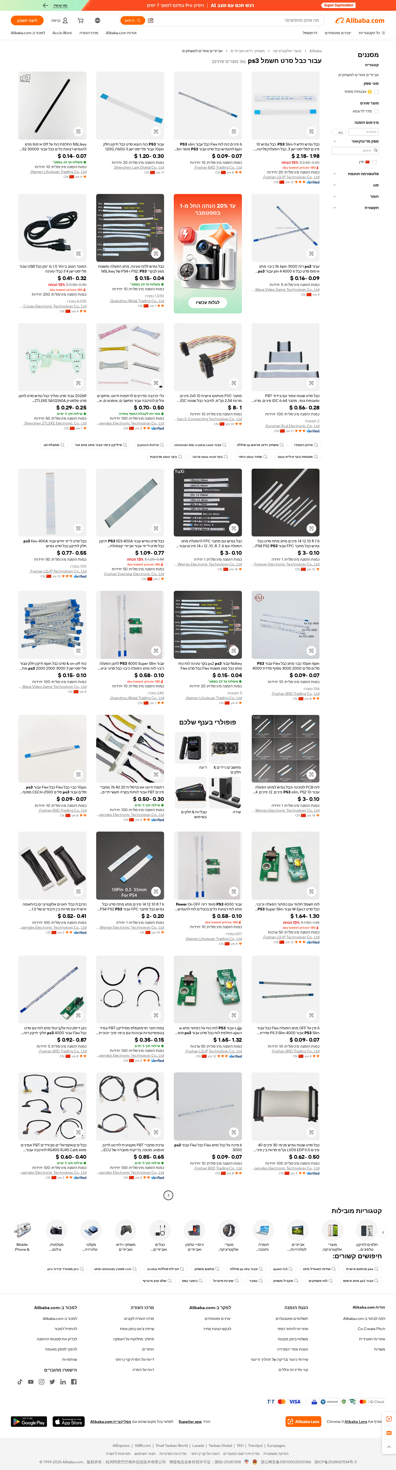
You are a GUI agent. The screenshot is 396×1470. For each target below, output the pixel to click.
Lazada (198, 1445)
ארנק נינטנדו (303, 445)
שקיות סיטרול (223, 1281)
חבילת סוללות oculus (163, 1269)
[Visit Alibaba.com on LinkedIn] (63, 1382)
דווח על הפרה (143, 1369)
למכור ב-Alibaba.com (60, 1318)
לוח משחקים (318, 1281)
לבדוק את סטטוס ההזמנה (57, 1339)
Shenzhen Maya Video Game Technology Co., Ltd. (286, 289)
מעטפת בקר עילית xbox (295, 457)
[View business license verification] (246, 1462)
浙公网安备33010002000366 (286, 1462)
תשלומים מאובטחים (292, 1318)
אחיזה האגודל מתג (317, 1269)
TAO (240, 1445)
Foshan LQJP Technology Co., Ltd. (291, 177)
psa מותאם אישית (359, 1269)
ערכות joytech (148, 445)
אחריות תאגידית (372, 1339)
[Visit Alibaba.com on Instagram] (41, 1382)
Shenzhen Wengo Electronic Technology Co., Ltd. (208, 564)
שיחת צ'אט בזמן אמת (137, 1329)
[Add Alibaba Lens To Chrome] (303, 1421)
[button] (150, 20)
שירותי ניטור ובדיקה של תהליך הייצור (279, 1359)
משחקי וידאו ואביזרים (248, 51)
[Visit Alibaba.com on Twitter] (52, 1382)
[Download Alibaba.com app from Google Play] (29, 1421)
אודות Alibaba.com (369, 1307)
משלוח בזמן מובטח (293, 1339)
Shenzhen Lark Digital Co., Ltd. (139, 167)
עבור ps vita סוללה (244, 1269)
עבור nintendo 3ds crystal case (197, 445)
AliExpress (121, 1445)
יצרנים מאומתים (218, 1318)
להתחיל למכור (65, 1329)
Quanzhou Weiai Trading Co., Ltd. (137, 301)
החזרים (148, 1349)
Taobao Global (220, 1445)
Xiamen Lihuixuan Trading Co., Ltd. (58, 171)
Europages (276, 1445)
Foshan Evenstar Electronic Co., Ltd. (134, 574)
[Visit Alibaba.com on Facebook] (74, 1382)
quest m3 (280, 1269)
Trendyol (255, 1445)
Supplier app (190, 1421)
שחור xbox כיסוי (250, 457)
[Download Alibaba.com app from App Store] (69, 1421)
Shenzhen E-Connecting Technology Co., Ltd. (208, 419)
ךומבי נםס (189, 1281)
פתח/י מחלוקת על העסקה (133, 1339)
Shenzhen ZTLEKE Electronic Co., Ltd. (55, 423)
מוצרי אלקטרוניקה (287, 51)
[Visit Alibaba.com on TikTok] (20, 1382)
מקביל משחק (283, 1281)
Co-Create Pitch (371, 1329)
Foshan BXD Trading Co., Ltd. (218, 167)
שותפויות (69, 1359)
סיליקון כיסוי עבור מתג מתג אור (98, 445)
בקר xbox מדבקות (163, 457)
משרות (379, 1349)
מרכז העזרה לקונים (139, 1318)
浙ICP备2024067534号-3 (335, 1462)
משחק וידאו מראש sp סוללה (258, 445)
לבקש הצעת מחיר (217, 1329)
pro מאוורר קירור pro (63, 1269)
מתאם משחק (204, 1269)
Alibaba (316, 51)
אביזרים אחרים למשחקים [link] (202, 51)
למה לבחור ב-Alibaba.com (364, 1318)
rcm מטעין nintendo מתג (112, 1269)
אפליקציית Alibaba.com (110, 1421)
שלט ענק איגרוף (154, 1281)
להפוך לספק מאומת (61, 1349)
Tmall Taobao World (171, 1445)
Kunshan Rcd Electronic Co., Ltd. (292, 426)
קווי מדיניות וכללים (293, 1369)
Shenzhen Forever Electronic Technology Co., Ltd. (286, 564)
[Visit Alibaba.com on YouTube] (30, 1382)
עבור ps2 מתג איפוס (358, 1281)
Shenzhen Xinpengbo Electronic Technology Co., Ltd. (130, 423)
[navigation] (355, 623)
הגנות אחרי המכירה (292, 1349)
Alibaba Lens (356, 1421)
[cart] (80, 21)
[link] (389, 1419)
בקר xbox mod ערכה (208, 457)
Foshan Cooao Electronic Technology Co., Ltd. (52, 306)
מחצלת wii (51, 445)
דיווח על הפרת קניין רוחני (134, 1359)
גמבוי (253, 1281)
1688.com (142, 1445)
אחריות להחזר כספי (292, 1329)
